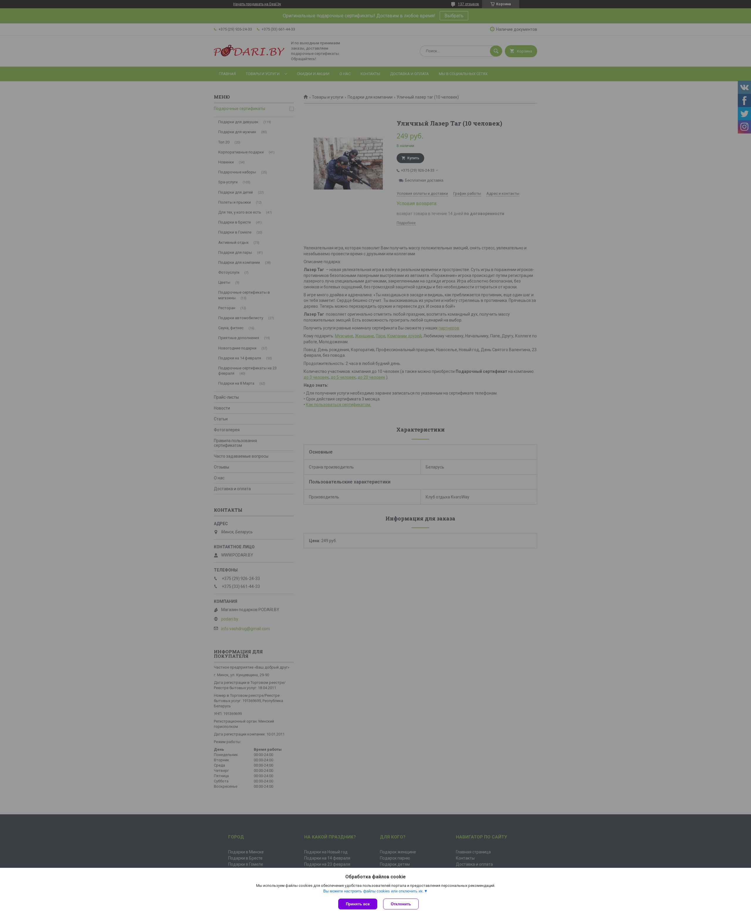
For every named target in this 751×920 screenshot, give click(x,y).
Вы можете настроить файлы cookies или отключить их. (373, 891)
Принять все (358, 904)
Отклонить (401, 904)
